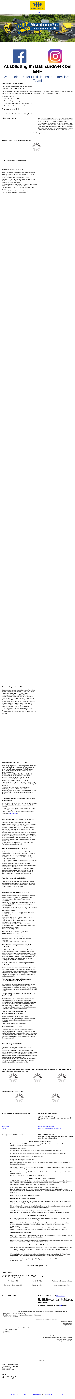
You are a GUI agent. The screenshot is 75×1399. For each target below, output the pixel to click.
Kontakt (26, 1394)
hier (60, 1305)
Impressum (37, 1394)
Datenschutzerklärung (54, 1394)
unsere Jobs (12, 813)
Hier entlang (60, 1296)
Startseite (15, 1394)
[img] (37, 5)
